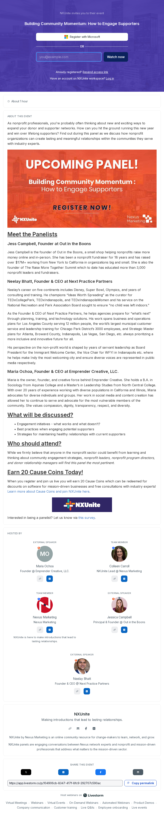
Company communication (33, 807)
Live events (139, 807)
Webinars (37, 802)
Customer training (65, 807)
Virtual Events (56, 802)
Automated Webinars (116, 802)
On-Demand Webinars (83, 802)
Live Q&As (87, 807)
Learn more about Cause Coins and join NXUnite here (48, 491)
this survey (86, 518)
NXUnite (82, 714)
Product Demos (144, 802)
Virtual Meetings (16, 802)
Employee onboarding (113, 807)
